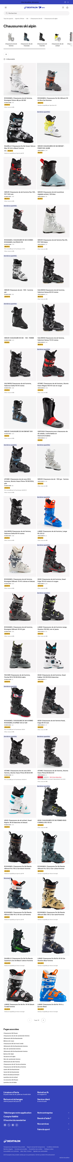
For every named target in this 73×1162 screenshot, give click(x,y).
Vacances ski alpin (9, 1056)
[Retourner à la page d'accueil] (34, 7)
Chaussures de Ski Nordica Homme (15, 1067)
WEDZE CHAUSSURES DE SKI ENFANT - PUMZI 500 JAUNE (51, 147)
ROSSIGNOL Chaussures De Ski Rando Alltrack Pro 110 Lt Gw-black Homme (18, 867)
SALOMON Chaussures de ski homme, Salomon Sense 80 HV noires (51, 291)
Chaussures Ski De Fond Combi (13, 1043)
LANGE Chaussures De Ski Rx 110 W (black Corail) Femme (19, 1005)
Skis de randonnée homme (12, 1048)
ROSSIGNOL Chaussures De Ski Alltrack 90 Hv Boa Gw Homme (53, 99)
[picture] (20, 79)
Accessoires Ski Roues (11, 1080)
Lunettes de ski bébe (10, 1082)
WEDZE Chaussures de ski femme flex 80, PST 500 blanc (53, 241)
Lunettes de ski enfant (11, 1077)
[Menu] (6, 7)
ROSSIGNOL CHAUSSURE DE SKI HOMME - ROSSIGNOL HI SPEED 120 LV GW (19, 722)
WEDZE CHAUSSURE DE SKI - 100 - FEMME (19, 338)
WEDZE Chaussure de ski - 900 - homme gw (18, 291)
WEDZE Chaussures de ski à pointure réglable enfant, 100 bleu (51, 193)
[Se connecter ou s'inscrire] (63, 7)
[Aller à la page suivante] (43, 1020)
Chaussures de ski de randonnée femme (16, 1036)
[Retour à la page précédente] (30, 1020)
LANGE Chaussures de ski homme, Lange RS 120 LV (52, 532)
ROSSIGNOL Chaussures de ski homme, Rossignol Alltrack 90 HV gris (18, 628)
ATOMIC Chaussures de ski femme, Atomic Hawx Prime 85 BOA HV (53, 772)
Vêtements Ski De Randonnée (13, 1038)
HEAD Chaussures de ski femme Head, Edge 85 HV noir (52, 722)
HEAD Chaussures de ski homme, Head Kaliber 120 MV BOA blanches (52, 676)
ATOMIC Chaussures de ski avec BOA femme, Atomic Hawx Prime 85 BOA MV (18, 772)
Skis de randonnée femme (12, 1059)
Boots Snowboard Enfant (11, 1074)
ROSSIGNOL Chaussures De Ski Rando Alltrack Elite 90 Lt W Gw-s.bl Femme (18, 913)
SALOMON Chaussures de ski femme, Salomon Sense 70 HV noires (51, 339)
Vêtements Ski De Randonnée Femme (16, 1051)
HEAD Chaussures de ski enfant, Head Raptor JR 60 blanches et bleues (18, 821)
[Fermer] (68, 2)
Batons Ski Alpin (9, 1054)
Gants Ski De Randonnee (11, 1069)
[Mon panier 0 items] (67, 7)
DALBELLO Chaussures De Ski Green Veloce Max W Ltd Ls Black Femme (19, 147)
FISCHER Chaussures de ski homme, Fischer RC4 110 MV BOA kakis (17, 676)
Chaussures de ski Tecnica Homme (15, 1064)
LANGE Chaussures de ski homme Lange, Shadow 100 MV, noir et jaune (52, 628)
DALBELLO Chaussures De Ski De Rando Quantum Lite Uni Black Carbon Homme (18, 959)
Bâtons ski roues (9, 1041)
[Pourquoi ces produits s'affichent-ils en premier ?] (4, 59)
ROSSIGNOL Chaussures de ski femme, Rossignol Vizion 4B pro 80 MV (18, 99)
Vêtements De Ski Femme (12, 1061)
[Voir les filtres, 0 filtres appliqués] (6, 54)
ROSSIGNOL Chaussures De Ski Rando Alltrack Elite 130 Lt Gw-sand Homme (51, 913)
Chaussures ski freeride (42, 44)
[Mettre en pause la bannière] (65, 2)
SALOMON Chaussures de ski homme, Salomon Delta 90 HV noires (18, 385)
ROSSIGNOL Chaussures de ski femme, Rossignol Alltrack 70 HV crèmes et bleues (19, 580)
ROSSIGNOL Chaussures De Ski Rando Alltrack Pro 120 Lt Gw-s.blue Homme (51, 867)
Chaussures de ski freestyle (26, 44)
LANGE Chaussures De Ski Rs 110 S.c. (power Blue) (51, 1005)
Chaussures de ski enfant (57, 44)
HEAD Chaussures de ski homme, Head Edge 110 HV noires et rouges (52, 580)
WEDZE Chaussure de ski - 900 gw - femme (53, 479)
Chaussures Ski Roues (11, 1033)
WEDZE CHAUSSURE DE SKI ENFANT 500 (18, 431)
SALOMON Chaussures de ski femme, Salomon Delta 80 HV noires (17, 532)
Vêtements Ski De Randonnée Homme (16, 1046)
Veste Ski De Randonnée (11, 1072)
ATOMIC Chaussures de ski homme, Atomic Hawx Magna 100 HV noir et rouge (53, 385)
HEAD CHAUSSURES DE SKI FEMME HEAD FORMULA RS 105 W (52, 821)
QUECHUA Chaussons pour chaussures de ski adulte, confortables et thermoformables (53, 433)
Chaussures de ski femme (11, 44)
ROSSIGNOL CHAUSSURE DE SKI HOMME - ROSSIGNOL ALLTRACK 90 (19, 241)
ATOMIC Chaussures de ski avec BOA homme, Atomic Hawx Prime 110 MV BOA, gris (19, 481)
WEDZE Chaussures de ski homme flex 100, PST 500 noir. (19, 193)
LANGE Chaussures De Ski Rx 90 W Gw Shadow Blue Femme (52, 959)
